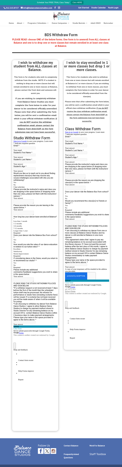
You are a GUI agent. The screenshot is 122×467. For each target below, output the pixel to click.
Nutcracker (108, 23)
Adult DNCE (96, 23)
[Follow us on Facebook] (41, 451)
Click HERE (77, 2)
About (19, 23)
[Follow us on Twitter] (47, 451)
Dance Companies (59, 23)
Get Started (83, 8)
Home (11, 23)
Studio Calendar (98, 8)
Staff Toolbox (97, 454)
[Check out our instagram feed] (53, 451)
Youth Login (113, 8)
